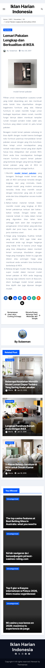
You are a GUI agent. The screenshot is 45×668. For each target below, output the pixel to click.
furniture (7, 30)
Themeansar (22, 665)
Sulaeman (13, 51)
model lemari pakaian (25, 173)
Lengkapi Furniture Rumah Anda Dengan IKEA (20, 427)
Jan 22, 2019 (22, 390)
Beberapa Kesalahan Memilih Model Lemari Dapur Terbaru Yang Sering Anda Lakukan (21, 384)
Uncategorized (12, 499)
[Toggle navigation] (4, 9)
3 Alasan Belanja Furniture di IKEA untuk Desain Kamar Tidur (21, 467)
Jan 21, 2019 (21, 432)
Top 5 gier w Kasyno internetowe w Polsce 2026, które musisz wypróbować (22, 591)
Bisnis (10, 390)
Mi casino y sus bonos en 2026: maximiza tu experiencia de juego (20, 625)
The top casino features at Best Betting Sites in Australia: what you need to (21, 521)
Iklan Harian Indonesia (22, 9)
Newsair (34, 661)
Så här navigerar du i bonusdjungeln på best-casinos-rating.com (19, 556)
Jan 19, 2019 (21, 473)
